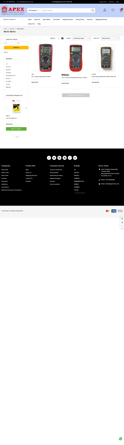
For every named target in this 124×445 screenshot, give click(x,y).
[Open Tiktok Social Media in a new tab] (65, 158)
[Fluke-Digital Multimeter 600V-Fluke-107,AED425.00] (106, 58)
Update (16, 47)
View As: (52, 38)
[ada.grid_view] (62, 38)
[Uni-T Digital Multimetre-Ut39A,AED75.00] (45, 58)
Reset (6, 52)
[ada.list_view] (58, 38)
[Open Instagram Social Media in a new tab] (59, 158)
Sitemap (28, 181)
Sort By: (96, 38)
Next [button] (26, 108)
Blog (117, 2)
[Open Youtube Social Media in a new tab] (54, 158)
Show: (69, 38)
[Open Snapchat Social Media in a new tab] (75, 158)
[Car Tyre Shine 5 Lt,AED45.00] (16, 107)
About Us (111, 2)
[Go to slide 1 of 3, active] (14, 136)
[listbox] (110, 38)
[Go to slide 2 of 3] (16, 136)
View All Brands (80, 193)
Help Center (103, 2)
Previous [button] (6, 108)
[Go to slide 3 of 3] (18, 136)
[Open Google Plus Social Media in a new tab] (70, 158)
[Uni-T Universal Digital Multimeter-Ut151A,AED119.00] (76, 58)
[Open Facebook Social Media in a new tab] (49, 158)
